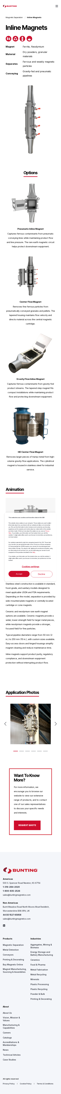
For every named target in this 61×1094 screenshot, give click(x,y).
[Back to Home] (10, 6)
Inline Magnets (34, 17)
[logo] (20, 870)
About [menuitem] (6, 1007)
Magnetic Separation (14, 17)
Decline (41, 574)
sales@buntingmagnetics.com (16, 895)
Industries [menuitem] (35, 939)
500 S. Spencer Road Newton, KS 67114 (21, 883)
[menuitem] (13, 945)
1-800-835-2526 (11, 891)
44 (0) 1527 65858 (12, 915)
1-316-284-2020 (11, 887)
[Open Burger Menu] (57, 6)
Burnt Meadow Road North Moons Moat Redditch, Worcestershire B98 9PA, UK (26, 909)
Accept (19, 574)
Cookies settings (30, 566)
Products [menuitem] (7, 939)
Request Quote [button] (27, 825)
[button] (5, 724)
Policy (33, 552)
